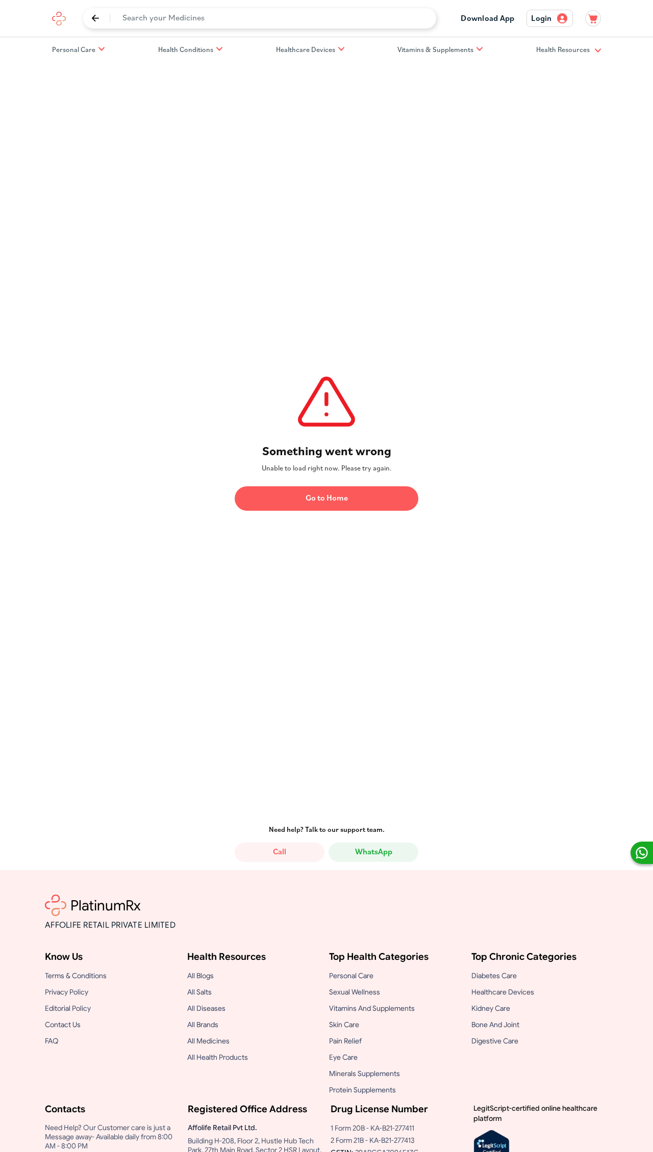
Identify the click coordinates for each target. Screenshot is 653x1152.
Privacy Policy (66, 992)
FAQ (52, 1040)
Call (279, 852)
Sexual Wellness (354, 992)
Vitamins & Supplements (435, 50)
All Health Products (217, 1057)
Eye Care (343, 1057)
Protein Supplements (362, 1089)
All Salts (199, 992)
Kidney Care (490, 1008)
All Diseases (206, 1008)
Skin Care (344, 1024)
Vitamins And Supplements (372, 1008)
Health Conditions (185, 50)
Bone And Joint (495, 1024)
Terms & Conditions (76, 975)
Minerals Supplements (364, 1073)
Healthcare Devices (305, 50)
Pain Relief (345, 1040)
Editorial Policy (68, 1008)
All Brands (202, 1024)
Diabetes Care (494, 975)
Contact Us (63, 1024)
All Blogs (200, 975)
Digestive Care (494, 1040)
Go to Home (327, 498)
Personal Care (73, 50)
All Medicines (208, 1040)
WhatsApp (373, 852)
